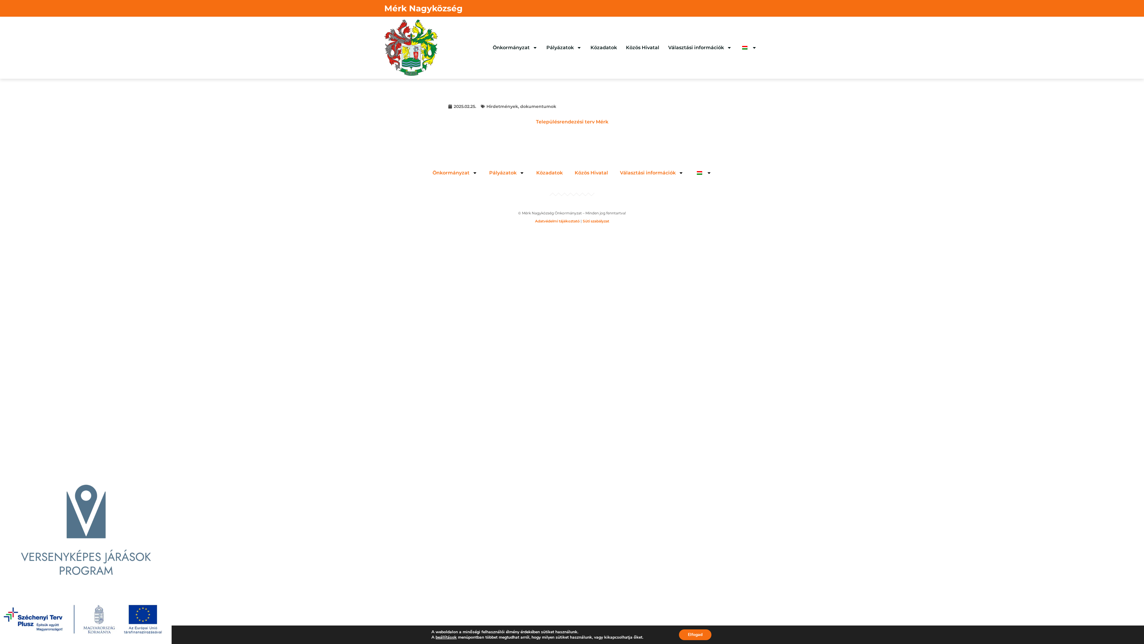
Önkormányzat (511, 47)
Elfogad (695, 634)
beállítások (446, 637)
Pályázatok (560, 47)
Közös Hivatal (642, 47)
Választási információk (696, 47)
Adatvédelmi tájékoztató (557, 221)
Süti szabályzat (596, 221)
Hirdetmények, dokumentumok (521, 106)
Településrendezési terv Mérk (572, 122)
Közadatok (603, 47)
